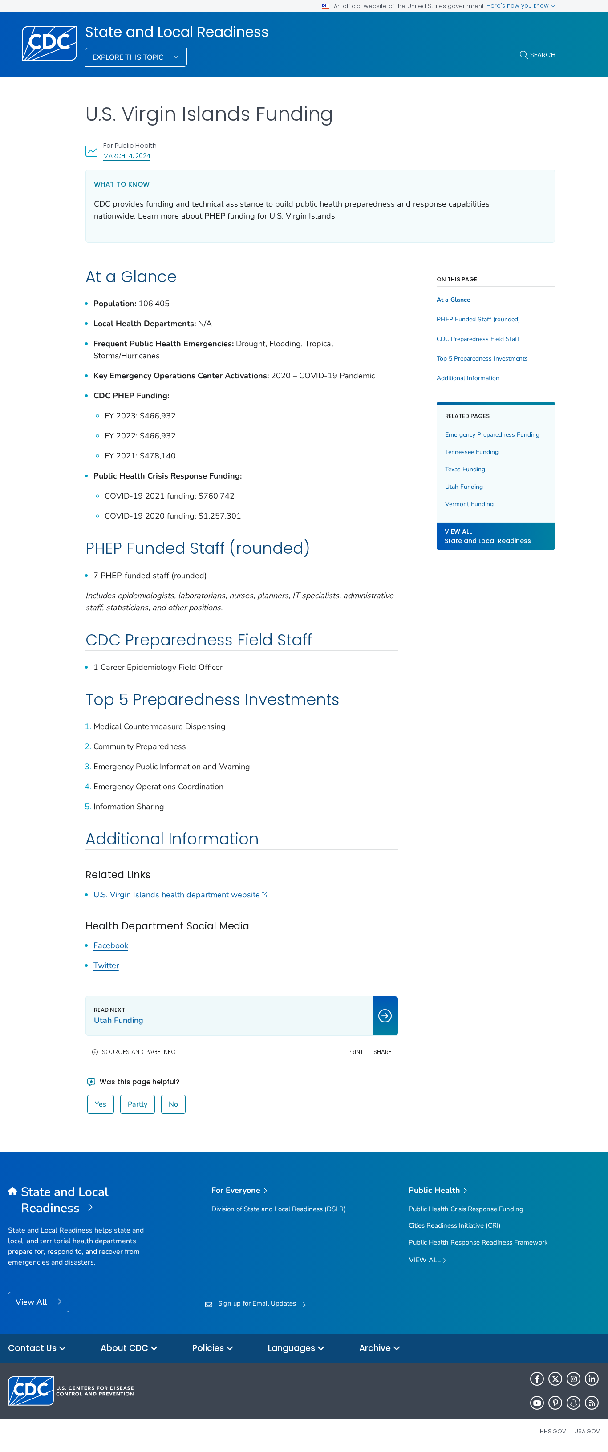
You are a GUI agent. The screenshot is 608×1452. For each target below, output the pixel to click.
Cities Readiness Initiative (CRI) (455, 1225)
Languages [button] (292, 1348)
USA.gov (587, 1431)
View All (32, 1302)
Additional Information (468, 378)
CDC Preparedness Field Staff (478, 339)
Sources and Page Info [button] (139, 1052)
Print (355, 1052)
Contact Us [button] (33, 1348)
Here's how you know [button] (518, 5)
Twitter (106, 965)
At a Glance (453, 300)
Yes (100, 1104)
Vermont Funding (469, 504)
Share (382, 1052)
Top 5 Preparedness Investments (482, 359)
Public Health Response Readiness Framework (478, 1242)
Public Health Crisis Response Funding (466, 1209)
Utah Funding (464, 487)
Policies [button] (209, 1348)
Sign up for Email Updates (257, 1303)
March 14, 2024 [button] (126, 155)
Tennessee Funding (472, 452)
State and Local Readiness (177, 32)
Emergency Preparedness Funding (492, 434)
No (173, 1104)
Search (542, 54)
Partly (137, 1104)
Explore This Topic (129, 57)
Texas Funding (465, 469)
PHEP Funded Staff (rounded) (478, 320)
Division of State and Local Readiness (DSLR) (278, 1209)
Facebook (110, 945)
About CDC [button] (125, 1348)
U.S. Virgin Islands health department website (176, 894)
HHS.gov (553, 1431)
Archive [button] (376, 1348)
